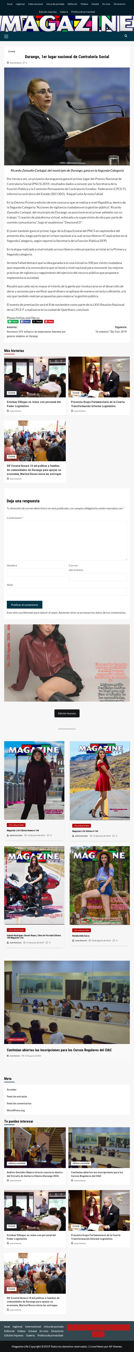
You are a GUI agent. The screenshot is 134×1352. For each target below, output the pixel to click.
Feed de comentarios (19, 1103)
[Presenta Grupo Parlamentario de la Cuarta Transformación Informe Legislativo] (99, 377)
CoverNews (97, 1346)
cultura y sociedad (16, 1163)
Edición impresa (48, 11)
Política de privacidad (83, 11)
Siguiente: (111, 329)
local (9, 3)
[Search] (126, 36)
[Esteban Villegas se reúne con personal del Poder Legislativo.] (35, 377)
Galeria (64, 11)
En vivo (106, 3)
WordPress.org (16, 1110)
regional (20, 3)
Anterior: (36, 332)
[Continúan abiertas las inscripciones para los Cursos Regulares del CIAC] (99, 1147)
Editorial (72, 3)
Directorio (119, 3)
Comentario (15, 517)
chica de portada (55, 3)
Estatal (95, 3)
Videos (84, 3)
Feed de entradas (17, 1096)
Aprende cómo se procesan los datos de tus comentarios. (92, 612)
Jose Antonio (16, 62)
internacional (35, 3)
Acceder (12, 1089)
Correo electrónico (76, 567)
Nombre (12, 565)
